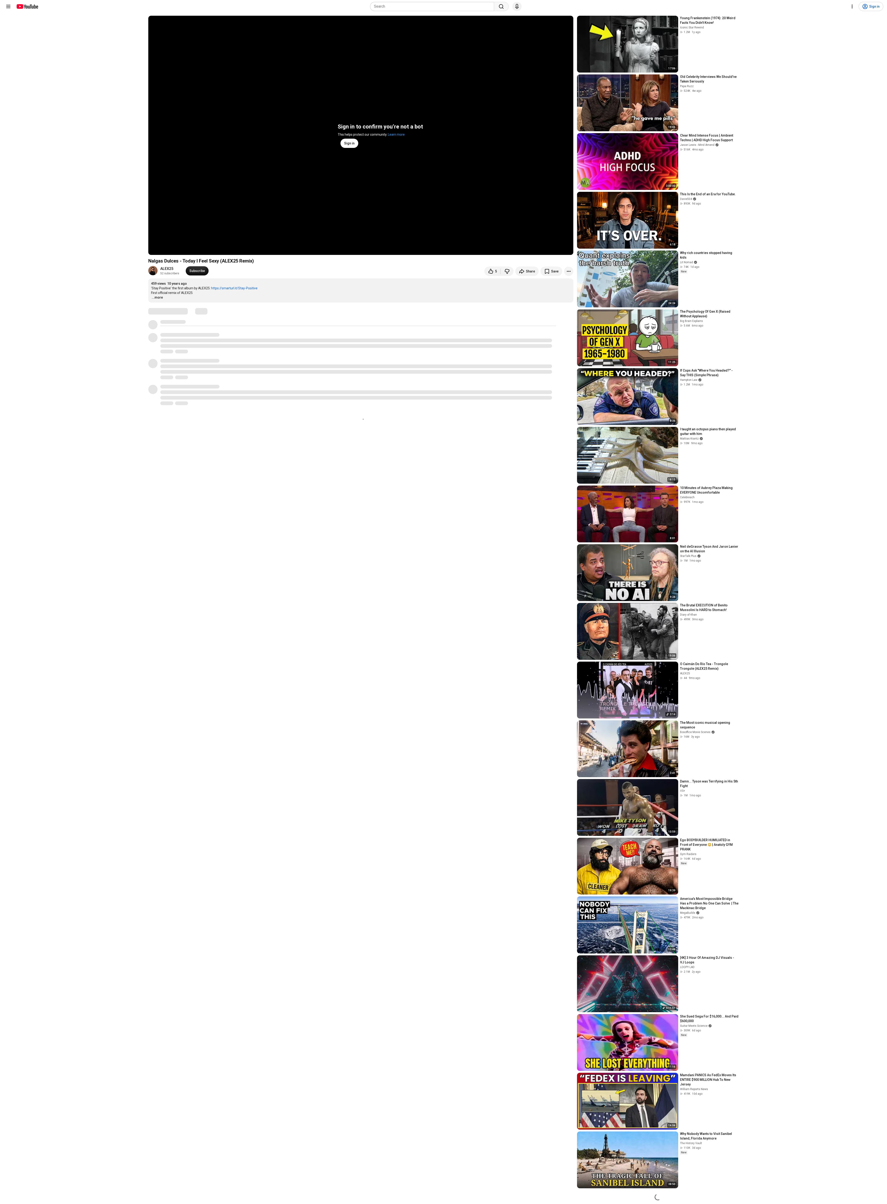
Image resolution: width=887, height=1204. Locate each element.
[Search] (501, 6)
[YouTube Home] (27, 6)
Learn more (396, 134)
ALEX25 (166, 268)
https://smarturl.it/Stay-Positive (234, 288)
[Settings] (852, 6)
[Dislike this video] (507, 271)
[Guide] (8, 6)
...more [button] (157, 297)
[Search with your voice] (517, 6)
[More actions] (568, 271)
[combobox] (433, 6)
